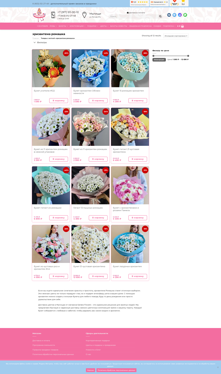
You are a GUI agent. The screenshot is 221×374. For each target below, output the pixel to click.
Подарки (92, 26)
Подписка (168, 26)
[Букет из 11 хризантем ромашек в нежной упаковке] (51, 127)
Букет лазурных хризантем (127, 266)
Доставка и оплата (137, 13)
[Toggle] (34, 42)
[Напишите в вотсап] (185, 15)
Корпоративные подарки (98, 340)
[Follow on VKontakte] (169, 15)
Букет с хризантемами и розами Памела (126, 209)
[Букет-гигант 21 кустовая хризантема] (130, 127)
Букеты (62, 26)
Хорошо (90, 370)
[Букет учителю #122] (51, 68)
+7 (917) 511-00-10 (68, 12)
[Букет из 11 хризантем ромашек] (90, 127)
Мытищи (95, 13)
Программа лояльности (43, 345)
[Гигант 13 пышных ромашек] (90, 185)
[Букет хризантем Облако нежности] (90, 68)
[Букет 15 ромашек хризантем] (130, 68)
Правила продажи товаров (45, 350)
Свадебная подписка (140, 26)
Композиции (77, 26)
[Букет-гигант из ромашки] (51, 185)
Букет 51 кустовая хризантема (89, 266)
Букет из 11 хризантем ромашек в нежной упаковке (51, 150)
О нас (88, 354)
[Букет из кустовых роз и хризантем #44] (51, 244)
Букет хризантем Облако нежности (86, 92)
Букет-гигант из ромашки (47, 208)
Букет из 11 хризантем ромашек (90, 149)
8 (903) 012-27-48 (40, 3)
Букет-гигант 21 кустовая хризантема (126, 150)
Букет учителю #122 (44, 91)
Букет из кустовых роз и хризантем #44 (47, 267)
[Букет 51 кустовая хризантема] (90, 244)
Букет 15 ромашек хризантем (128, 91)
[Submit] (160, 16)
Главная (35, 38)
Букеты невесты (118, 26)
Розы (52, 26)
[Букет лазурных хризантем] (130, 244)
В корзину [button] (59, 100)
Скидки (157, 26)
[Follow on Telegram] (174, 15)
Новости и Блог (93, 350)
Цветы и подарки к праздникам (101, 345)
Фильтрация (159, 60)
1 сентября (42, 26)
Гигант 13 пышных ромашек (88, 208)
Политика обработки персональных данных (53, 354)
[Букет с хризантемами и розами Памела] (130, 185)
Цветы (103, 26)
